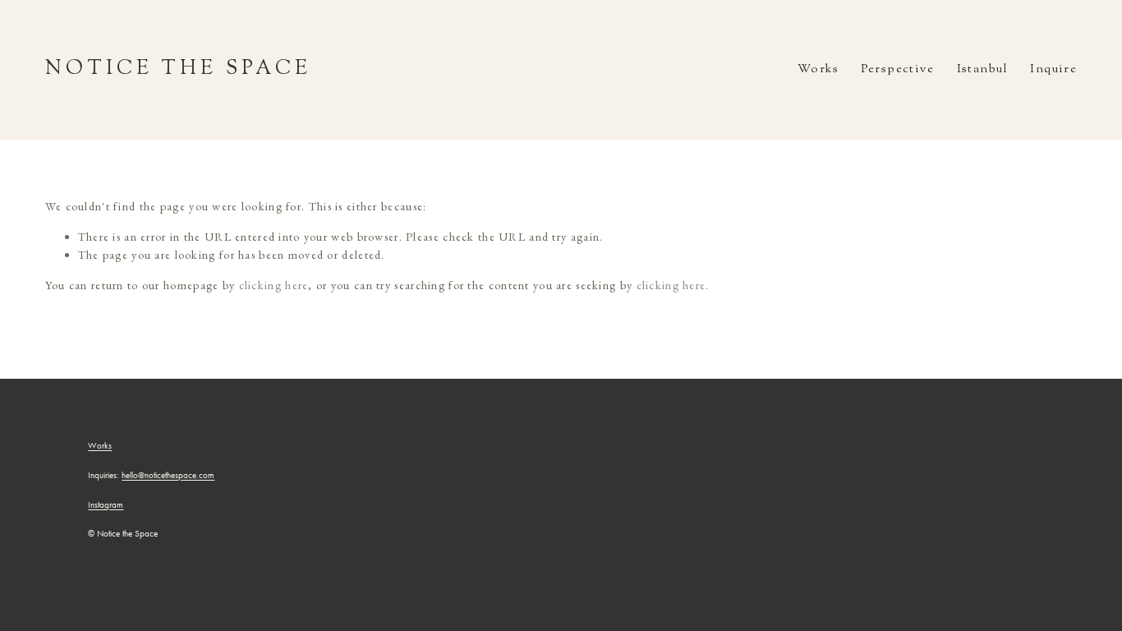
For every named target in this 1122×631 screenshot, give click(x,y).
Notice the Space (178, 69)
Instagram (105, 505)
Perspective (897, 69)
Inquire (1053, 69)
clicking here (274, 285)
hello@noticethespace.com (168, 475)
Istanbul (983, 69)
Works (818, 69)
